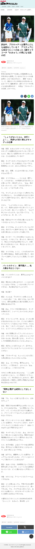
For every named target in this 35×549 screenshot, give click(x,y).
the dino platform (19, 546)
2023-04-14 (10, 61)
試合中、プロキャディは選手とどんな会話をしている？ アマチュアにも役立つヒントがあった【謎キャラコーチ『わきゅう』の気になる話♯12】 (17, 49)
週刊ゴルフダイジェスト (14, 63)
